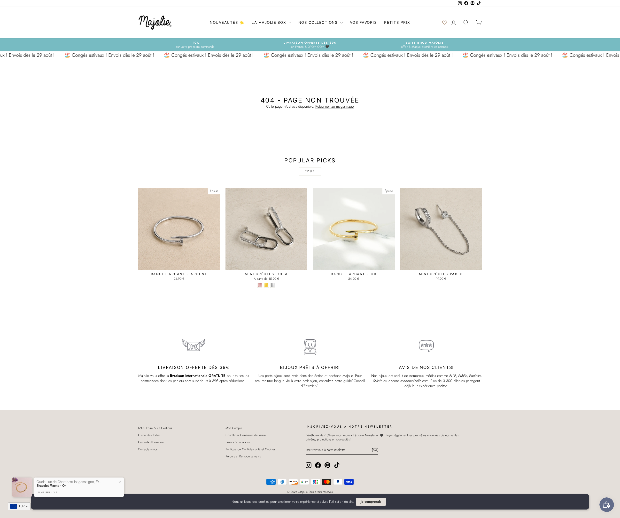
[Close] (353, 221)
